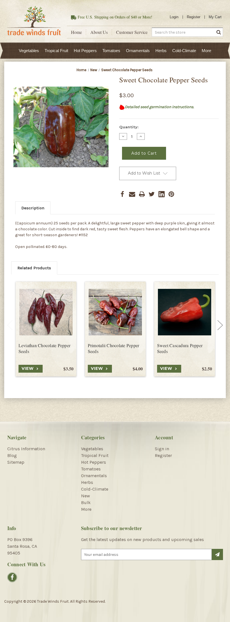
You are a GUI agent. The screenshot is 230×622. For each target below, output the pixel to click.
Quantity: (129, 127)
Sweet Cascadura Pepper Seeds (180, 348)
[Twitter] (152, 194)
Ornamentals (138, 50)
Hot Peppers (85, 50)
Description (32, 207)
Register (193, 17)
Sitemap (15, 462)
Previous (10, 325)
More (206, 50)
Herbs (161, 50)
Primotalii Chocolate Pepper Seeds (113, 348)
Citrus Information (26, 448)
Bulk (86, 502)
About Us (99, 32)
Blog (12, 455)
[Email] (132, 194)
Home (76, 32)
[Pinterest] (171, 194)
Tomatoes (111, 50)
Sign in (162, 448)
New (85, 495)
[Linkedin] (161, 194)
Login (174, 17)
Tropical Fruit (56, 50)
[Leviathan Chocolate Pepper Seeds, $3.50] (46, 312)
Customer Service (132, 32)
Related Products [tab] (34, 267)
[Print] (142, 194)
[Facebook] (122, 194)
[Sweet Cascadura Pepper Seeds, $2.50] (184, 312)
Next (220, 325)
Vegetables (29, 50)
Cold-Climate (184, 50)
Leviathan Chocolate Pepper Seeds (45, 348)
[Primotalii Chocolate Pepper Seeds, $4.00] (115, 312)
